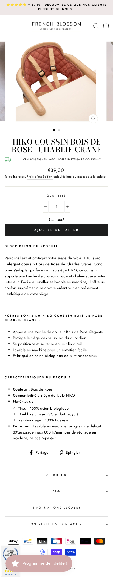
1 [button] (54, 130)
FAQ (56, 491)
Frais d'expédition (39, 176)
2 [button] (59, 130)
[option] (56, 7)
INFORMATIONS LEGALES (56, 508)
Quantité (56, 196)
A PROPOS (56, 475)
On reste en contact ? (56, 524)
